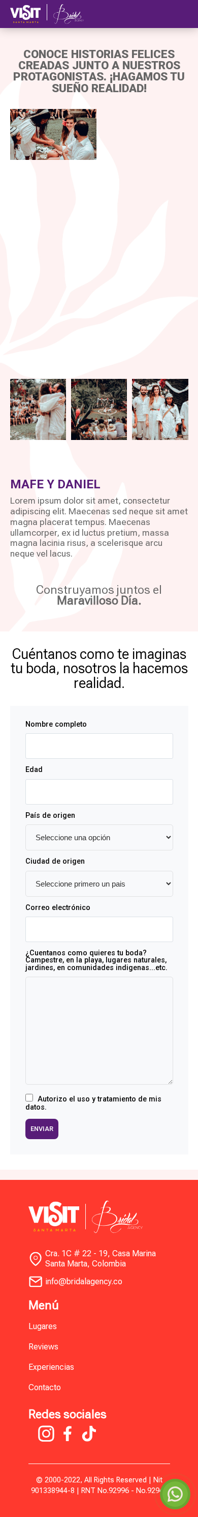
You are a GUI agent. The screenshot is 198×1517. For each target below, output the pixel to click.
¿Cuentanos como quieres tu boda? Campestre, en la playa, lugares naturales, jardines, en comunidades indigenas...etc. (96, 961)
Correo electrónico (57, 908)
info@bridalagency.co (83, 1282)
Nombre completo (56, 724)
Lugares (42, 1326)
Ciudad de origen (55, 861)
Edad (34, 770)
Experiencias (51, 1367)
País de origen (50, 815)
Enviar (41, 1129)
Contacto (44, 1387)
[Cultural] (38, 409)
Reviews (43, 1346)
